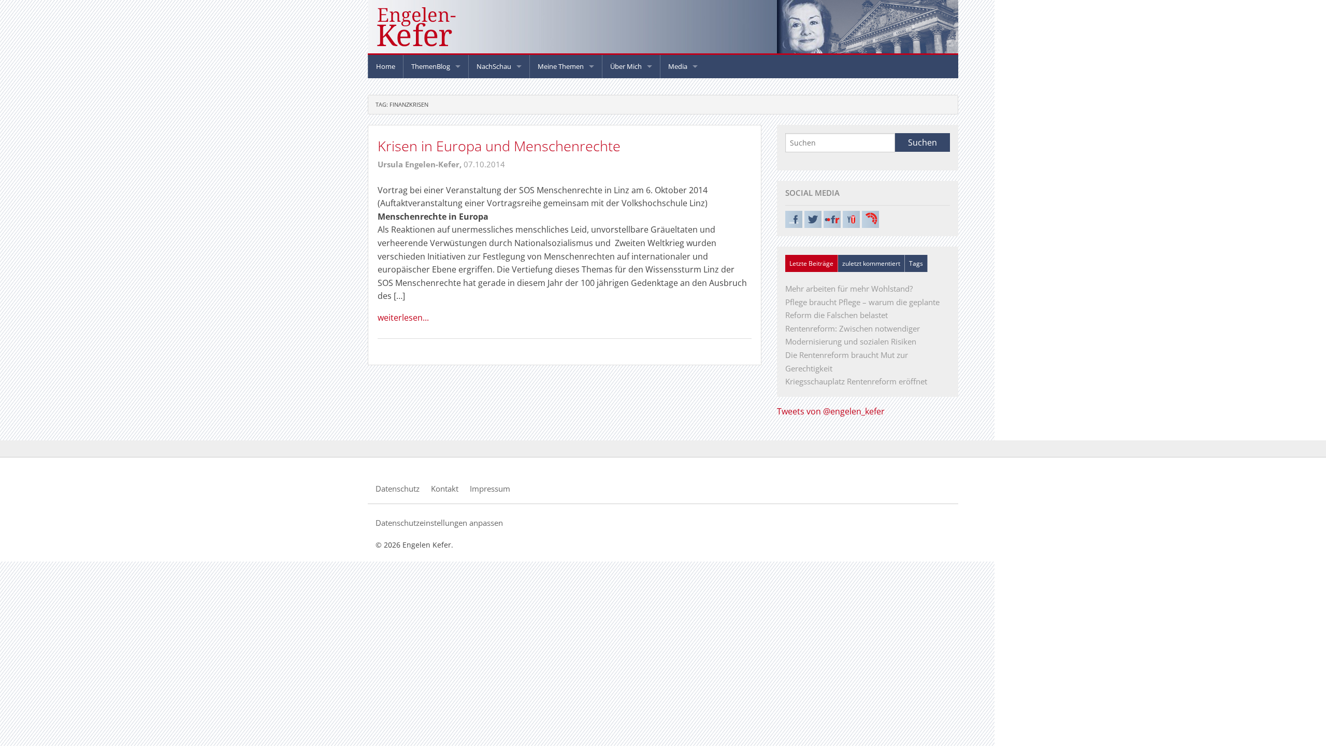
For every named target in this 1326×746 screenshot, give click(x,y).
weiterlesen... (403, 317)
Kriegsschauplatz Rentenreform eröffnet (856, 381)
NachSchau (494, 66)
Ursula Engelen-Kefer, (421, 164)
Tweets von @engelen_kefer (831, 411)
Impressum (490, 488)
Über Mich (626, 66)
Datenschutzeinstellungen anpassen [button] (439, 523)
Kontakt (444, 488)
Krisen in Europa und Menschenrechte (499, 145)
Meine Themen (561, 66)
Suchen (922, 142)
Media (677, 66)
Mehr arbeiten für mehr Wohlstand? (849, 288)
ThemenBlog (430, 66)
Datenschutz (398, 488)
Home (385, 66)
